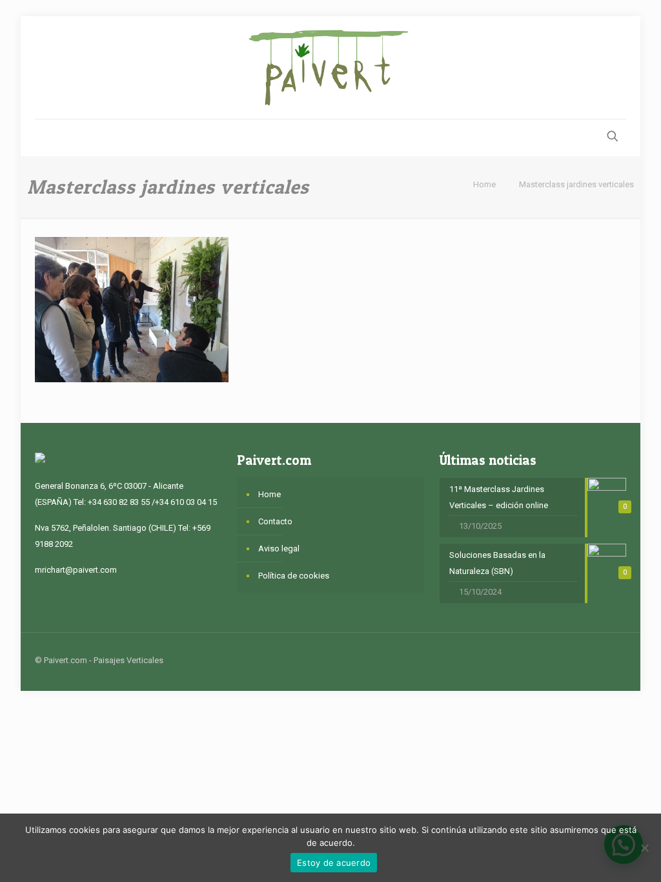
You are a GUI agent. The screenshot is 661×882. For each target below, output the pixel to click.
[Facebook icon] (554, 660)
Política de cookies (293, 575)
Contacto (275, 521)
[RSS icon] (581, 660)
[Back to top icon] (612, 659)
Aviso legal (279, 548)
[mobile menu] (46, 138)
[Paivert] (330, 67)
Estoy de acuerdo (334, 862)
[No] (644, 847)
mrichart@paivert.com (76, 570)
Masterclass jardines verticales (576, 184)
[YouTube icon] (568, 660)
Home (484, 184)
